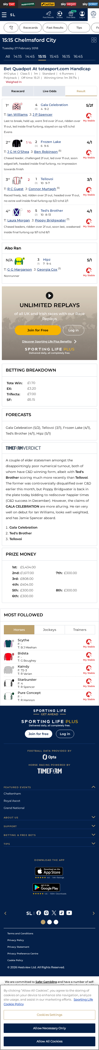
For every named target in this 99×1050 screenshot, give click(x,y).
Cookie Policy (15, 960)
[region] (49, 1017)
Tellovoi (47, 179)
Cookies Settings (49, 1015)
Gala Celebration (54, 105)
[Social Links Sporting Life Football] (56, 922)
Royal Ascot (12, 800)
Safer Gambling (46, 981)
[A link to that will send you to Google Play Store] (50, 889)
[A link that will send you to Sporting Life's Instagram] (46, 913)
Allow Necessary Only (49, 1028)
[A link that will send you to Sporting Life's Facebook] (39, 913)
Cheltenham (12, 793)
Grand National (14, 808)
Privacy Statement (18, 946)
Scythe (23, 640)
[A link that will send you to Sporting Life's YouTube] (69, 913)
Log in (73, 330)
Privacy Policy (15, 940)
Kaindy (23, 666)
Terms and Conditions (20, 933)
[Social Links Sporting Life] (43, 922)
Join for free (39, 734)
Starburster (27, 680)
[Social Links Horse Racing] (49, 922)
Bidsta (23, 653)
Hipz (46, 259)
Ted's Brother (52, 211)
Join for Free (37, 330)
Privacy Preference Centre (22, 953)
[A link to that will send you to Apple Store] (49, 873)
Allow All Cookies (49, 1041)
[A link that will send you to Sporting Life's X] (54, 913)
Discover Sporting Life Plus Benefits (47, 341)
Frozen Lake (51, 142)
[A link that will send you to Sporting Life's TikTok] (61, 913)
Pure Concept (29, 693)
